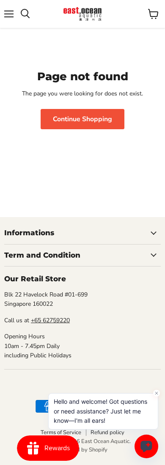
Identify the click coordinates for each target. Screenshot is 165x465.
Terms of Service (61, 432)
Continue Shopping (82, 119)
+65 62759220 (50, 320)
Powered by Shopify (82, 450)
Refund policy (107, 432)
